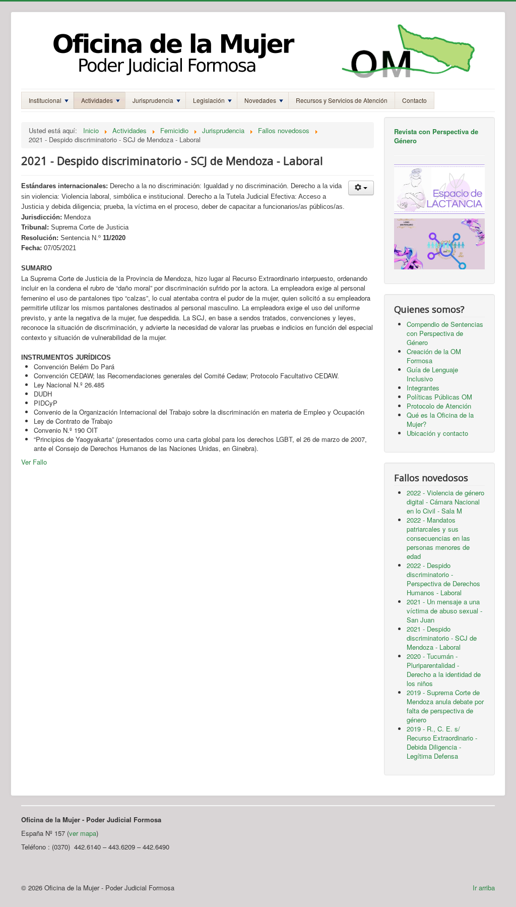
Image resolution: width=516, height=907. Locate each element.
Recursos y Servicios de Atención (342, 100)
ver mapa (82, 833)
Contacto (414, 100)
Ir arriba (484, 887)
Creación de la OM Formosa (434, 356)
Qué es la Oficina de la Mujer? (440, 419)
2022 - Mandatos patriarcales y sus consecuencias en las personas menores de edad (438, 538)
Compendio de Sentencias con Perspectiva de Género (445, 333)
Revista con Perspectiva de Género (436, 136)
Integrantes (423, 387)
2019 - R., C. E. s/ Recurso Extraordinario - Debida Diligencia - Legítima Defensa (442, 742)
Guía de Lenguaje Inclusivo (432, 374)
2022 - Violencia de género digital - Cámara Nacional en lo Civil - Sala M (445, 502)
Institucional (45, 100)
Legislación (209, 100)
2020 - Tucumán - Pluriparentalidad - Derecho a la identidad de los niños (444, 669)
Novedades (260, 100)
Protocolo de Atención (439, 406)
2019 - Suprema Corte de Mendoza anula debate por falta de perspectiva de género (445, 706)
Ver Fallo (34, 462)
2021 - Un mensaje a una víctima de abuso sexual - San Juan (444, 611)
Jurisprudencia (153, 100)
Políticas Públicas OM (439, 397)
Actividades (97, 100)
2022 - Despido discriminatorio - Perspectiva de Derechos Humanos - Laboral (443, 578)
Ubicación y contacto (437, 433)
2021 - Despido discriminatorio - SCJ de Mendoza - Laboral (442, 638)
